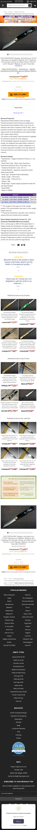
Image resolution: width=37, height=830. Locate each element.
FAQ (18, 732)
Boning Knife (18, 682)
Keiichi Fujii (9, 633)
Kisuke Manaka (27, 601)
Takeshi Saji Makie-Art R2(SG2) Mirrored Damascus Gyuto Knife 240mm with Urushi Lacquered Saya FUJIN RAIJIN (9, 405)
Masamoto (9, 611)
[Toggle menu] (3, 5)
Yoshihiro (9, 629)
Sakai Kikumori (27, 617)
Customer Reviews (18, 728)
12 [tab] (26, 54)
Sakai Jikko (28, 614)
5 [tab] (14, 54)
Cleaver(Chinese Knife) (18, 692)
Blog (18, 725)
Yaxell (9, 601)
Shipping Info (17, 113)
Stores (18, 738)
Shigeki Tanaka (9, 617)
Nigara (27, 633)
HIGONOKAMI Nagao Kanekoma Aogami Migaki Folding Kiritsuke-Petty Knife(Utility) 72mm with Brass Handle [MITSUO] (9, 379)
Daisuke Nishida (28, 604)
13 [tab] (28, 54)
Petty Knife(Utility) (9, 69)
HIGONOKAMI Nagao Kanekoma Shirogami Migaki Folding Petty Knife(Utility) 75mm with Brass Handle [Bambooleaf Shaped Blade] (27, 344)
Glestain (9, 607)
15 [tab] (31, 54)
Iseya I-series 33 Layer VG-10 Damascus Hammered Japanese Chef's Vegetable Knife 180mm (27, 463)
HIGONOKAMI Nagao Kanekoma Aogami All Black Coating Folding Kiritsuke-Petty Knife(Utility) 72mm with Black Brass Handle (9, 344)
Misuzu (28, 629)
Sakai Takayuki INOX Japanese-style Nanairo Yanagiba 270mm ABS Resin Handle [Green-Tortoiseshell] (27, 405)
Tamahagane (28, 642)
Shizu (28, 607)
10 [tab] (23, 54)
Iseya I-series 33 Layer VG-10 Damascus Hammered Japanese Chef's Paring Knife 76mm (27, 438)
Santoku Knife (18, 663)
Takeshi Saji (9, 620)
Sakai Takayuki (9, 595)
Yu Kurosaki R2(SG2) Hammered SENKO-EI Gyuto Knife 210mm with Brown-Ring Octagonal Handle (27, 378)
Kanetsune (9, 604)
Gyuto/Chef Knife (18, 657)
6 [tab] (16, 54)
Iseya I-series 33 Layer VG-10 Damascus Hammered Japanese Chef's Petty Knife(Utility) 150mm (9, 463)
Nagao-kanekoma (9, 639)
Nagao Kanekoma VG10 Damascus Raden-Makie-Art (18, 71)
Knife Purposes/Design (18, 713)
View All (28, 645)
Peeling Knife (18, 679)
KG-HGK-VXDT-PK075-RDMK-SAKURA (15, 197)
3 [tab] (11, 54)
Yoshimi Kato (9, 623)
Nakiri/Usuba (18, 688)
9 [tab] (21, 54)
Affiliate (18, 722)
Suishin (28, 636)
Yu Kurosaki (9, 626)
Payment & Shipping (18, 716)
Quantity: (18, 87)
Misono (27, 595)
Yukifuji (28, 620)
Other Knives (18, 698)
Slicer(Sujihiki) (18, 666)
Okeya (9, 636)
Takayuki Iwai (28, 639)
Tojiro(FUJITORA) (9, 645)
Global (28, 626)
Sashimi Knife (18, 660)
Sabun (27, 611)
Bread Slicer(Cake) (18, 670)
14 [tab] (30, 54)
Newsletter (18, 719)
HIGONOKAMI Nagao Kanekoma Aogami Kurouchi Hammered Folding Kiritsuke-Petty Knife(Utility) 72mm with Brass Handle (9, 316)
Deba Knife (18, 685)
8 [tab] (19, 54)
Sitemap (19, 735)
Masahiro (9, 614)
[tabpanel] (18, 38)
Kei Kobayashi (28, 598)
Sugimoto (27, 623)
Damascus (23, 69)
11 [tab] (25, 54)
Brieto (9, 642)
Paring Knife (18, 676)
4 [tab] (13, 54)
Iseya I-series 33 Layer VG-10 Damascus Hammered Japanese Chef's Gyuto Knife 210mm (10, 438)
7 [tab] (18, 54)
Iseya (9, 598)
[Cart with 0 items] (35, 5)
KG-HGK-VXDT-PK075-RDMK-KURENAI (16, 202)
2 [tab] (9, 54)
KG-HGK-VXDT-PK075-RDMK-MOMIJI (15, 199)
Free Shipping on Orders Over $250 (19, 1)
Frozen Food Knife (18, 695)
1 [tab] (8, 54)
